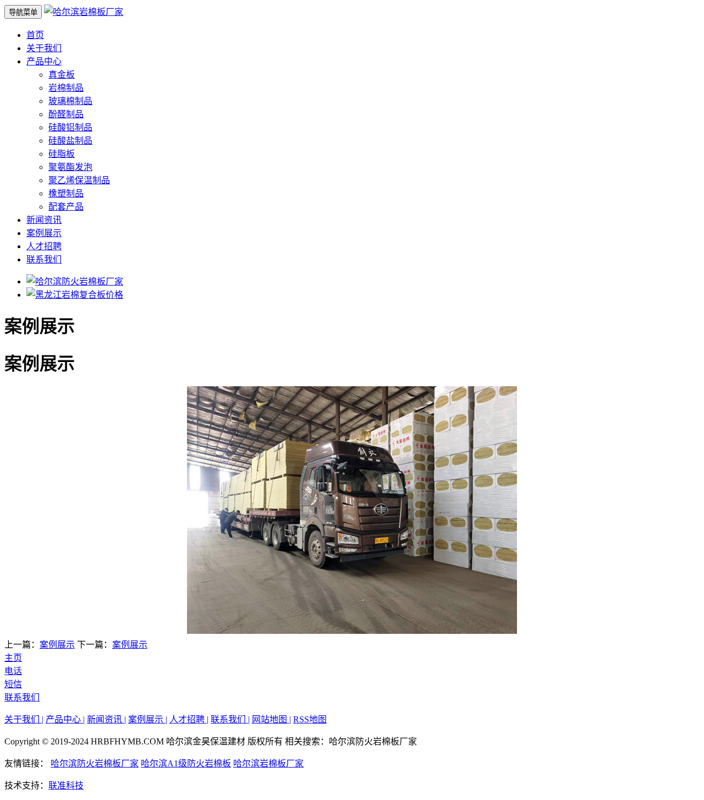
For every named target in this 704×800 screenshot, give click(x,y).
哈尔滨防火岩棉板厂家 (95, 763)
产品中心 (44, 61)
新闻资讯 (44, 219)
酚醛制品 (66, 114)
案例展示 (44, 233)
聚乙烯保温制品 (79, 180)
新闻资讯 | (106, 719)
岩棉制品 (66, 87)
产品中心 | (65, 719)
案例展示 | (147, 719)
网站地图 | (271, 719)
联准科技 (66, 785)
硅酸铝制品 (70, 127)
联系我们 (44, 259)
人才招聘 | (188, 719)
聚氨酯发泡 (70, 167)
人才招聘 (44, 246)
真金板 (61, 74)
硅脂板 (61, 153)
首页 (35, 35)
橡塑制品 (66, 193)
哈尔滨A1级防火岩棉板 (186, 763)
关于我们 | (23, 719)
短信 (13, 684)
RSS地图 (310, 719)
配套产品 (66, 206)
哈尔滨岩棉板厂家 (268, 763)
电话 (13, 671)
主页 (13, 657)
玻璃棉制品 (70, 101)
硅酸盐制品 (70, 140)
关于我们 (44, 48)
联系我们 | (230, 719)
